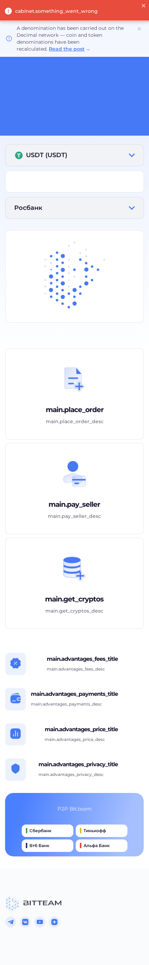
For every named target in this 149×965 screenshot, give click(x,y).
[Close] (139, 29)
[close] (143, 6)
